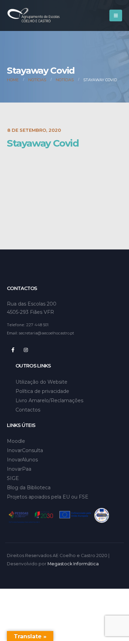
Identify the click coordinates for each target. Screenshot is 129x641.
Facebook (13, 350)
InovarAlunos (22, 460)
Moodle (16, 441)
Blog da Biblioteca (29, 487)
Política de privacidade (42, 391)
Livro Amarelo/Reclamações (49, 400)
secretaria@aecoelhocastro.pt (46, 333)
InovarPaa (19, 469)
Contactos (27, 410)
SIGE (13, 478)
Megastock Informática (73, 563)
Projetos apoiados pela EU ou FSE (47, 497)
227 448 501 (37, 324)
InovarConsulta (25, 450)
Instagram (26, 350)
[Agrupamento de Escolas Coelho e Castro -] (33, 16)
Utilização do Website (41, 382)
